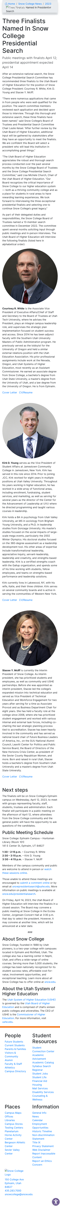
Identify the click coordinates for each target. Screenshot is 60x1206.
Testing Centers (14, 1127)
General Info (39, 1112)
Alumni (9, 1060)
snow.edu (49, 981)
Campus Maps (13, 1112)
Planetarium (11, 1131)
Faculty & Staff (13, 1063)
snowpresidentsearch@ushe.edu (31, 886)
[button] (55, 1201)
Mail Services (40, 1088)
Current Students (15, 1045)
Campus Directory (15, 1071)
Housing (37, 1084)
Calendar (37, 1120)
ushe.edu (7, 1021)
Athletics (10, 1067)
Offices (9, 1116)
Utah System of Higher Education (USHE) (31, 999)
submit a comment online (35, 882)
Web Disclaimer (41, 1149)
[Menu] (50, 7)
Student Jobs (40, 1073)
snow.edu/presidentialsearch (18, 893)
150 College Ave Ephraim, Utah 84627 (14, 1183)
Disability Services (43, 1092)
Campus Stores (14, 1123)
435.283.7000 (13, 1190)
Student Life (39, 1077)
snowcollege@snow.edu (19, 1194)
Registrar (37, 1069)
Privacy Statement (43, 1146)
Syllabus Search (41, 1066)
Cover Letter (9, 392)
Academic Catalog (43, 1062)
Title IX (36, 1142)
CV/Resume (25, 392)
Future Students (14, 1041)
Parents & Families (15, 1049)
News (35, 1116)
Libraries (10, 1120)
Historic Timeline (42, 1131)
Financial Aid (39, 1080)
